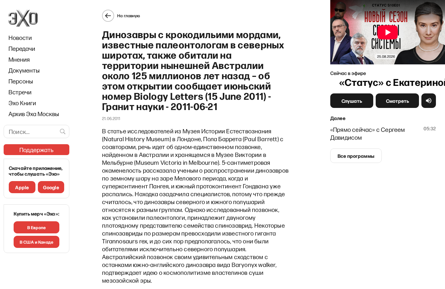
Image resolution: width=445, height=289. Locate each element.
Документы (24, 70)
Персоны (20, 81)
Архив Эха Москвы (33, 114)
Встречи (19, 92)
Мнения (19, 59)
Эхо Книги (22, 103)
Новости (20, 37)
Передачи (21, 48)
